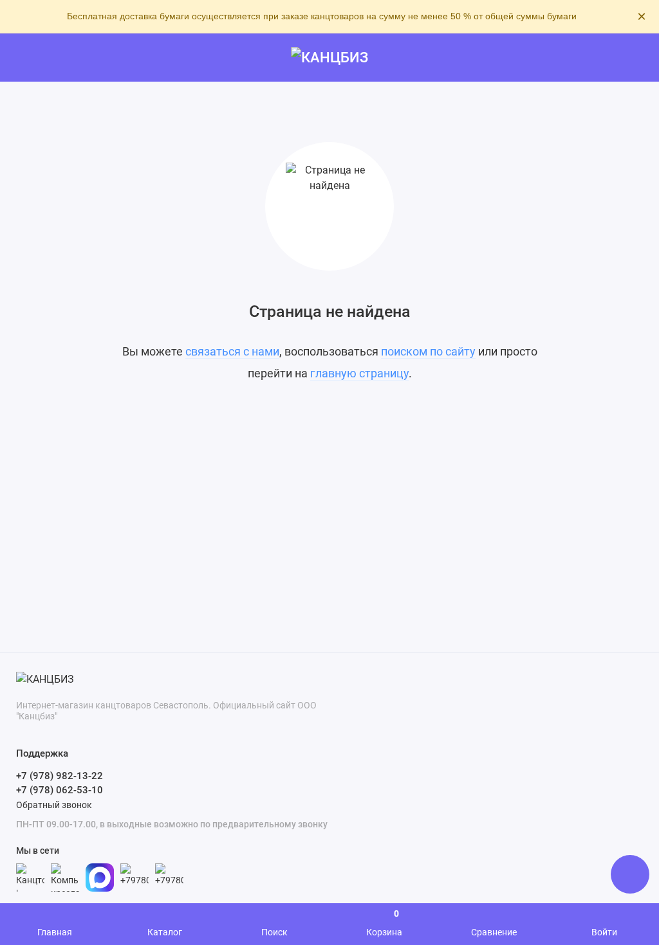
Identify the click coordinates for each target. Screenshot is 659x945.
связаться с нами (232, 351)
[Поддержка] (635, 57)
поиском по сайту (428, 351)
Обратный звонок (54, 805)
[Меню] (24, 57)
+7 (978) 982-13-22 (59, 776)
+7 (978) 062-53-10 (59, 790)
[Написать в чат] (630, 874)
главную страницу (359, 373)
